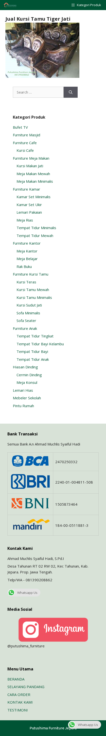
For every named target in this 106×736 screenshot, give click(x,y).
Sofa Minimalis (28, 312)
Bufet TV (20, 127)
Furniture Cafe (25, 142)
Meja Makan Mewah (33, 173)
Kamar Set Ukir (29, 204)
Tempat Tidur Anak (33, 359)
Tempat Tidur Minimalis (36, 227)
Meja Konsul (27, 382)
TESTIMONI (17, 710)
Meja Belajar (27, 258)
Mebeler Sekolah (27, 397)
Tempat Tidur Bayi (32, 351)
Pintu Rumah (23, 405)
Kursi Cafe (25, 150)
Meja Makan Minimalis (35, 181)
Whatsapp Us (27, 592)
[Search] (71, 92)
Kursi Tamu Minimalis (34, 297)
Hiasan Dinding (25, 366)
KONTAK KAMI (20, 702)
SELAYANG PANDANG (25, 686)
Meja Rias (25, 220)
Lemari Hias (23, 390)
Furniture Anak (25, 328)
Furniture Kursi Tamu (30, 274)
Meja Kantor (27, 251)
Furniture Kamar (26, 189)
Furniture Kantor (27, 243)
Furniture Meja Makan (31, 158)
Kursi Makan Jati (30, 165)
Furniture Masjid (26, 134)
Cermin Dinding (29, 374)
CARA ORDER (18, 694)
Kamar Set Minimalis (34, 196)
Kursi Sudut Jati (29, 305)
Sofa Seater (26, 320)
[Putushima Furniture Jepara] (10, 5)
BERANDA (15, 679)
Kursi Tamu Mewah (33, 289)
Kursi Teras (26, 281)
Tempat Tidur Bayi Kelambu (40, 343)
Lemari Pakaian (29, 212)
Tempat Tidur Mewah (35, 235)
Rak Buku (24, 266)
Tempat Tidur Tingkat (35, 335)
